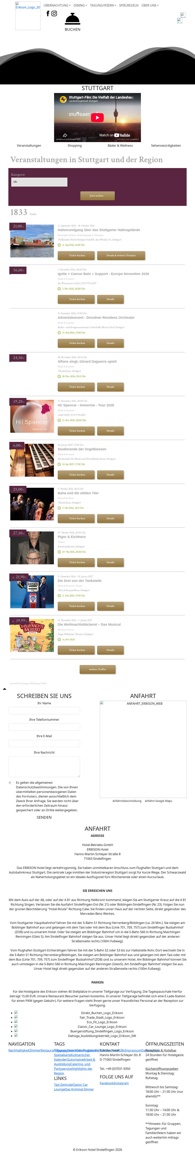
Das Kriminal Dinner (79, 1089)
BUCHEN (72, 29)
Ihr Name (44, 703)
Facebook (107, 1083)
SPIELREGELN (128, 5)
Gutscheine (75, 1059)
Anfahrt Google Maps (158, 801)
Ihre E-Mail (44, 736)
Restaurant (49, 1050)
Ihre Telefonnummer (44, 719)
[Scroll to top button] (4, 688)
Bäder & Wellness (120, 145)
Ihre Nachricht (44, 752)
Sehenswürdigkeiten (166, 145)
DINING (79, 5)
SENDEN (44, 817)
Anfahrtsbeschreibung (127, 801)
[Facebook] (48, 13)
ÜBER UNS (148, 5)
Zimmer (35, 1050)
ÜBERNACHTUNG (56, 5)
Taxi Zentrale (63, 1085)
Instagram (121, 1083)
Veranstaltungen (29, 145)
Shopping (75, 145)
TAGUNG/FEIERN (102, 5)
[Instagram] (54, 13)
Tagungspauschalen (68, 1050)
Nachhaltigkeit (18, 1050)
